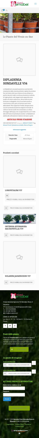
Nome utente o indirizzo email (12, 385)
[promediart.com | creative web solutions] (19, 431)
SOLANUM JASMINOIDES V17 (18, 276)
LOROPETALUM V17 (13, 190)
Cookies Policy (19, 426)
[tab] (19, 130)
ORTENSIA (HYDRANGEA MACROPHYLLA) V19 (16, 227)
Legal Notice (10, 424)
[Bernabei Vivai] (19, 4)
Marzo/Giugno (28, 125)
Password (6, 391)
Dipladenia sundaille (17, 125)
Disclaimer (28, 424)
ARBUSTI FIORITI (28, 123)
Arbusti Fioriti (7, 125)
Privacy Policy (19, 424)
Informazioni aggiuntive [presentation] (19, 129)
